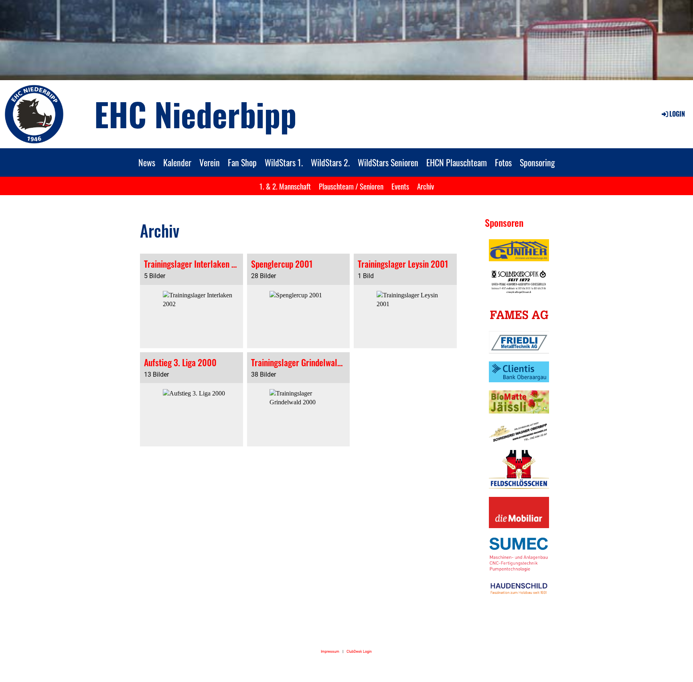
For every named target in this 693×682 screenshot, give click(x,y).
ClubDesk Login (359, 651)
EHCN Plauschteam (456, 162)
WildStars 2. (330, 162)
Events (400, 186)
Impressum (330, 651)
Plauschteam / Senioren (351, 186)
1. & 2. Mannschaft (285, 186)
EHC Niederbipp (195, 113)
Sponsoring (537, 162)
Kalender (177, 162)
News (146, 162)
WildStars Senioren (388, 162)
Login (677, 114)
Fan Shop (242, 162)
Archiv (425, 186)
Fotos (503, 162)
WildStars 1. (284, 162)
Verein (209, 162)
